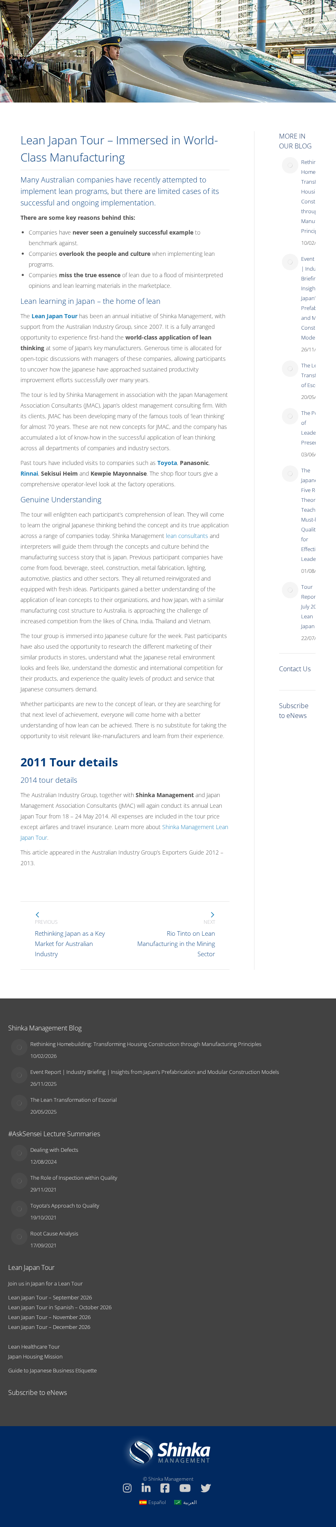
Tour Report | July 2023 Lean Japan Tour (314, 606)
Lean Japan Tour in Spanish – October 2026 (59, 1307)
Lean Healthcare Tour (34, 1346)
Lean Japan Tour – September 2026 (50, 1297)
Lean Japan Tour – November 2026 (49, 1317)
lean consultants (187, 536)
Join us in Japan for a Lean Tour (45, 1283)
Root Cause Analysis (54, 1233)
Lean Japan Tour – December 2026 (49, 1327)
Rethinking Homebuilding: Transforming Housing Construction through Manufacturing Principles (145, 1044)
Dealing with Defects (54, 1149)
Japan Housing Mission (35, 1356)
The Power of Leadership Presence (314, 427)
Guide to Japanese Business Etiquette (52, 1370)
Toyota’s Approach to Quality (64, 1205)
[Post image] (290, 165)
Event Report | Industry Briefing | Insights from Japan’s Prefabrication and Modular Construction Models (154, 1072)
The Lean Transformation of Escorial (73, 1099)
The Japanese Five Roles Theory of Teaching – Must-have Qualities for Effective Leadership (314, 515)
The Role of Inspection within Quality (73, 1177)
